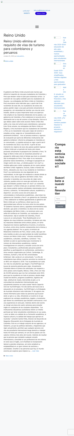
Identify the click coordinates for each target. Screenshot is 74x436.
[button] (56, 171)
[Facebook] (57, 12)
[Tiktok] (67, 12)
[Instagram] (61, 12)
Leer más (35, 351)
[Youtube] (64, 12)
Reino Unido (9, 356)
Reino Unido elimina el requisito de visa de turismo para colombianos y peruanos (24, 46)
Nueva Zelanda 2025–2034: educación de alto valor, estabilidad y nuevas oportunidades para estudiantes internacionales (60, 49)
